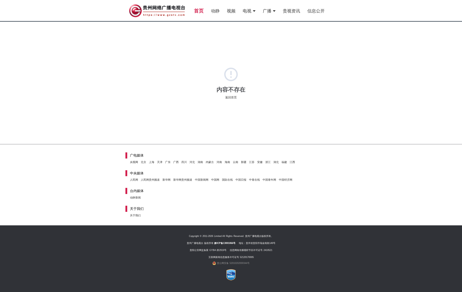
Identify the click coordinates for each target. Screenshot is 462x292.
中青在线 (254, 179)
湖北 (276, 162)
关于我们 (135, 215)
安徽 (260, 162)
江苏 (251, 162)
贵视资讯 (291, 10)
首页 (199, 11)
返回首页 (231, 97)
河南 (219, 162)
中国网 (215, 179)
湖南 (200, 162)
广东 (168, 162)
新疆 (243, 162)
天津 (159, 162)
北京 (143, 162)
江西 (292, 162)
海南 (227, 162)
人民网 (134, 179)
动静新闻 (135, 197)
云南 (235, 162)
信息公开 (316, 10)
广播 (268, 10)
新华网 (166, 179)
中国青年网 (269, 179)
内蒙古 (210, 162)
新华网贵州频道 (182, 179)
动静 (215, 10)
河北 (192, 162)
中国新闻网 (201, 179)
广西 (176, 162)
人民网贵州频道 (150, 179)
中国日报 (241, 179)
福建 (284, 162)
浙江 (268, 162)
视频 (231, 10)
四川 (184, 162)
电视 (248, 10)
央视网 (134, 162)
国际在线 (227, 179)
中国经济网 (285, 179)
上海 (151, 162)
